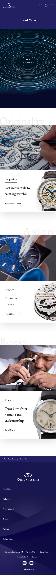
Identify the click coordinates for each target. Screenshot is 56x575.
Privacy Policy (44, 552)
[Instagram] (25, 563)
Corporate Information (12, 552)
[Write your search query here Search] (40, 5)
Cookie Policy (21, 557)
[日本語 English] (46, 5)
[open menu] (51, 5)
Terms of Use (30, 552)
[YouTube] (31, 563)
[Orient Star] (9, 5)
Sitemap (34, 557)
